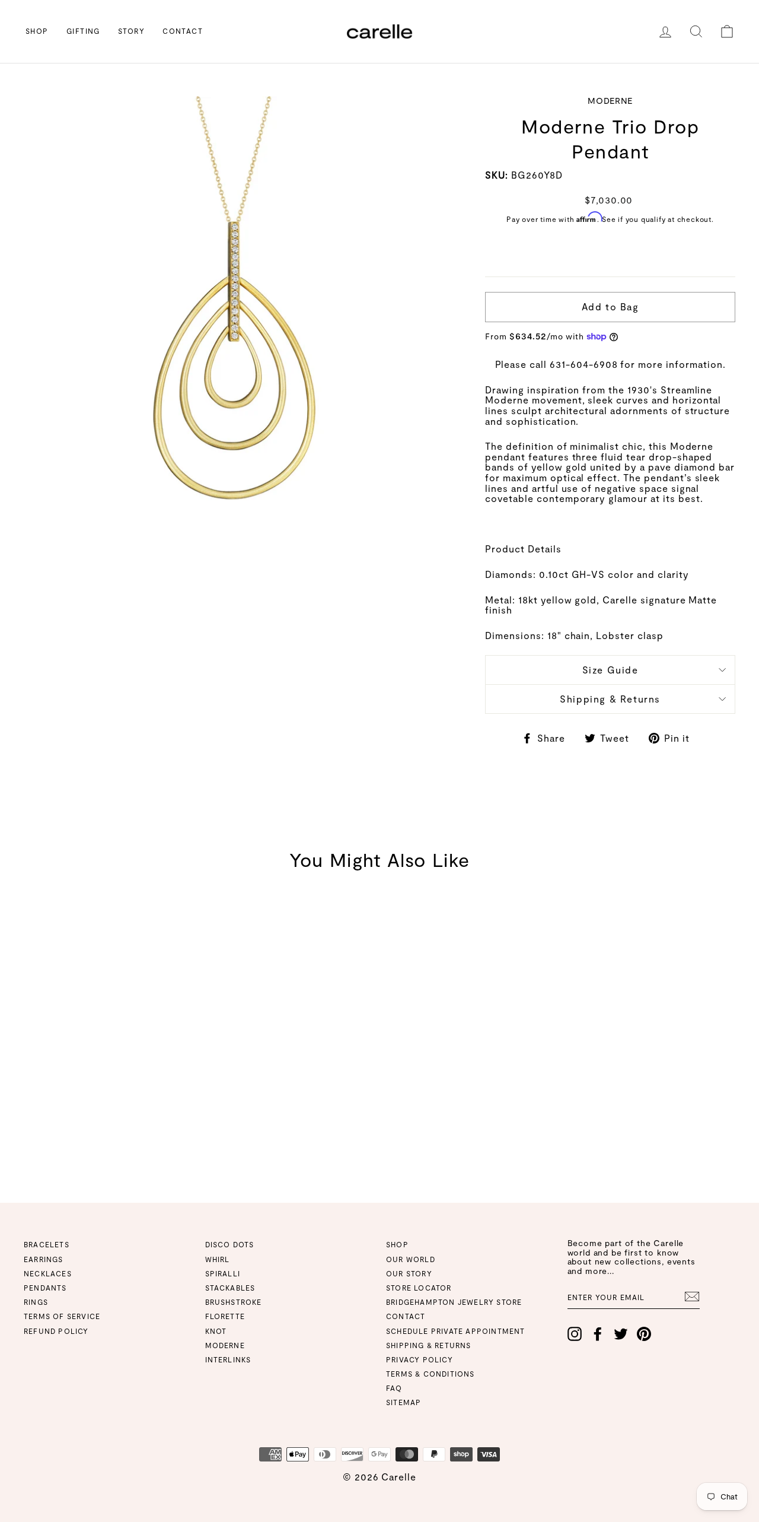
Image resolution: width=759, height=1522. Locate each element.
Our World (410, 1259)
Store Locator (419, 1287)
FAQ (394, 1388)
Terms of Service (62, 1316)
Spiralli (223, 1273)
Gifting (83, 31)
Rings (36, 1302)
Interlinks (228, 1359)
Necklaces (48, 1273)
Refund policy (56, 1331)
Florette (225, 1316)
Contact (182, 31)
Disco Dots (229, 1244)
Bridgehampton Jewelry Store (454, 1302)
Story (131, 31)
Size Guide (610, 669)
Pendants (45, 1287)
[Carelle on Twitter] (621, 1334)
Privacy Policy (419, 1359)
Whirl (217, 1259)
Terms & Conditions (430, 1374)
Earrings (43, 1259)
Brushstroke (233, 1302)
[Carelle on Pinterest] (644, 1334)
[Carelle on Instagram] (574, 1334)
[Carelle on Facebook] (598, 1334)
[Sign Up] (692, 1296)
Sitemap (403, 1402)
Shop (37, 31)
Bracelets (46, 1244)
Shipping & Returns (610, 698)
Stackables (230, 1287)
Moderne (225, 1345)
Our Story (409, 1273)
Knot (216, 1331)
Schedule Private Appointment (455, 1331)
